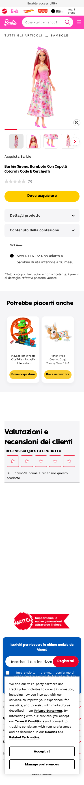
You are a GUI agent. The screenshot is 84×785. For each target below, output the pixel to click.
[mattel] (4, 11)
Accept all (42, 751)
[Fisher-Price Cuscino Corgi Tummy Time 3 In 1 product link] (58, 332)
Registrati (65, 661)
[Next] (75, 141)
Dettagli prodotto (25, 215)
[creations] (57, 11)
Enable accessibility (42, 3)
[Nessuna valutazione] (16, 181)
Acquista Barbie (17, 156)
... (46, 35)
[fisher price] (42, 11)
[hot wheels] (28, 11)
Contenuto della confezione (34, 230)
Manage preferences (42, 764)
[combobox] (47, 22)
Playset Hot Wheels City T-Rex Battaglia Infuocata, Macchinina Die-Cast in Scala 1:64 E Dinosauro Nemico (23, 359)
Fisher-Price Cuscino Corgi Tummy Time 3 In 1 (57, 359)
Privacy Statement (48, 710)
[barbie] (15, 11)
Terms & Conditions (29, 721)
